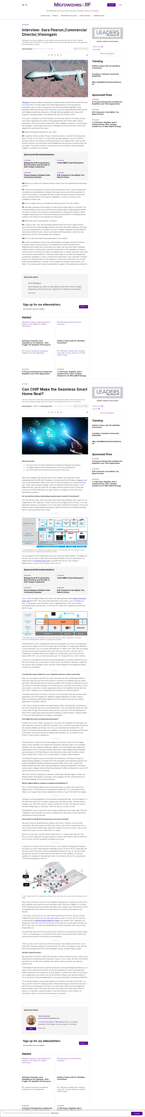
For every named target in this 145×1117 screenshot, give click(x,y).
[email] (61, 55)
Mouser (95, 49)
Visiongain (25, 102)
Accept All (136, 1113)
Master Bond (97, 47)
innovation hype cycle (42, 561)
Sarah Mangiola (27, 49)
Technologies (45, 15)
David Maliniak (27, 406)
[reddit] (58, 55)
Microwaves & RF (46, 406)
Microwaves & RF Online (69, 15)
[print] (87, 55)
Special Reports (85, 15)
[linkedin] (52, 55)
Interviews (25, 24)
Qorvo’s (80, 480)
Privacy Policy (54, 1113)
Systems (24, 384)
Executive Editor (47, 1022)
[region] (72, 1113)
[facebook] (49, 55)
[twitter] (55, 55)
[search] (26, 5)
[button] (23, 5)
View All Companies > (107, 53)
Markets (55, 15)
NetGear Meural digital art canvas (47, 920)
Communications (98, 15)
